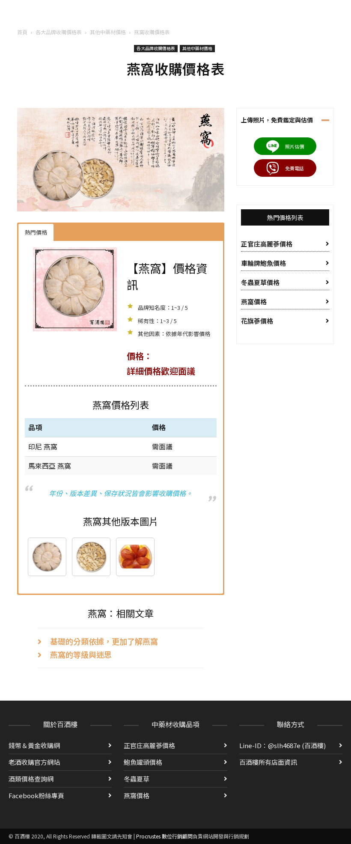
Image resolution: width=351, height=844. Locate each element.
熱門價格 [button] (36, 232)
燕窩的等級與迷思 (81, 654)
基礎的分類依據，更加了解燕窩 (104, 641)
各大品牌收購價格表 (59, 32)
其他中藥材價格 (108, 32)
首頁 (22, 32)
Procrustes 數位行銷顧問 (164, 836)
